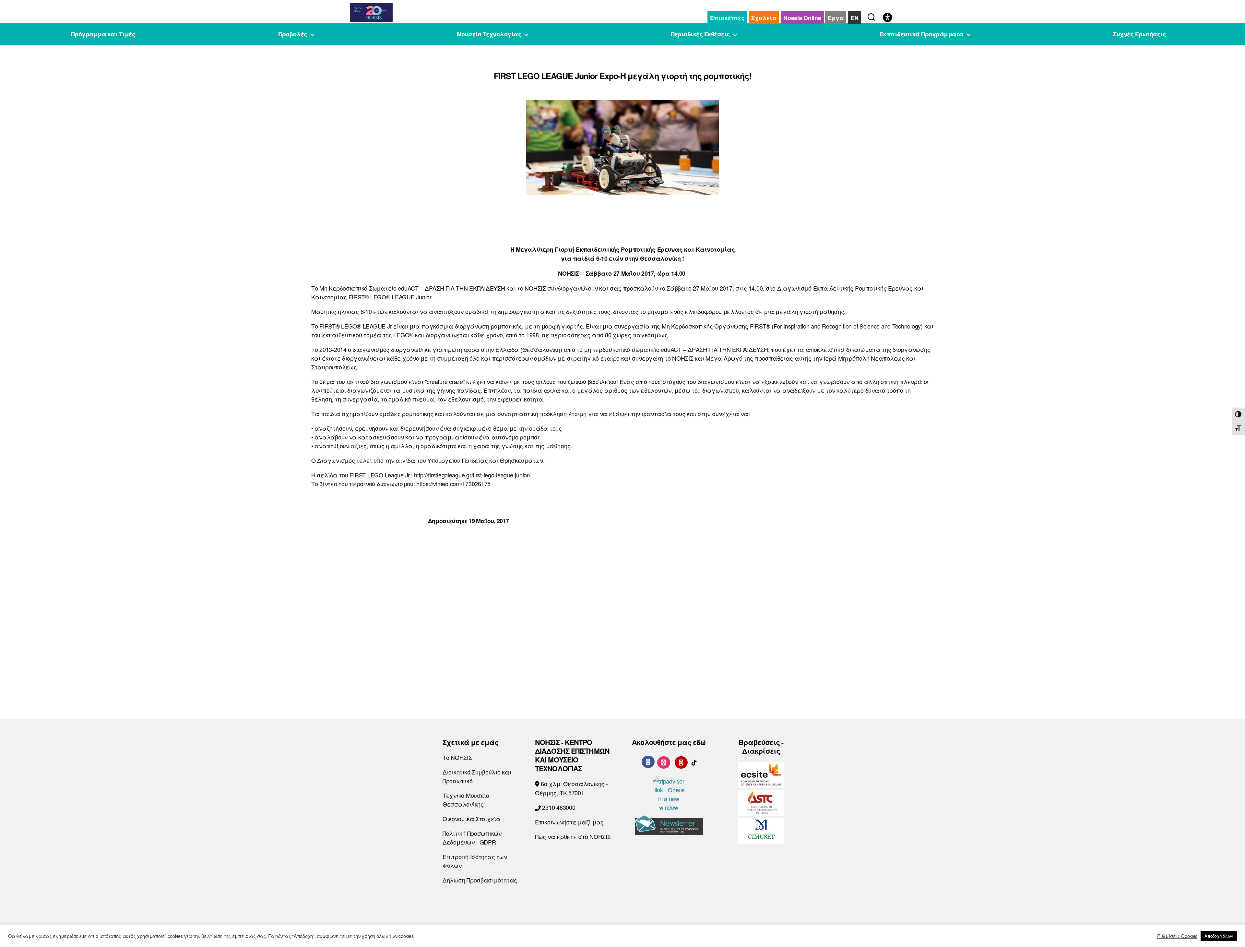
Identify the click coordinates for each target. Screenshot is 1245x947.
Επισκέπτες (727, 18)
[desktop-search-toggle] (871, 15)
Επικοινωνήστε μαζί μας (569, 822)
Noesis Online (802, 18)
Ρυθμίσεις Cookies (1177, 936)
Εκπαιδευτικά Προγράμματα (922, 34)
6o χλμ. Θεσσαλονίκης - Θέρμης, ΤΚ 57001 (571, 788)
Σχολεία (764, 18)
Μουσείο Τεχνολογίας (489, 34)
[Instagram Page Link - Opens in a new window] (664, 761)
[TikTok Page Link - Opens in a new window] (694, 761)
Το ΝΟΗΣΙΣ (457, 757)
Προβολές (293, 34)
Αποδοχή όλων (1218, 936)
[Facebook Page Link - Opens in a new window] (648, 762)
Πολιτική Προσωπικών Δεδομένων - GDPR (472, 837)
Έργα (836, 18)
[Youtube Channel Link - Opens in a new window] (681, 761)
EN (854, 18)
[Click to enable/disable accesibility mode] (887, 18)
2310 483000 (558, 807)
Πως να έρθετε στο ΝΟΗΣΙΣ (573, 836)
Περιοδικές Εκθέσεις (700, 34)
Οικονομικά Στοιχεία (472, 818)
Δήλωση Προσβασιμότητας (480, 880)
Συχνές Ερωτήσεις (1139, 34)
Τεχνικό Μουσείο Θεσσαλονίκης (466, 799)
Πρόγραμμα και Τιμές (103, 34)
